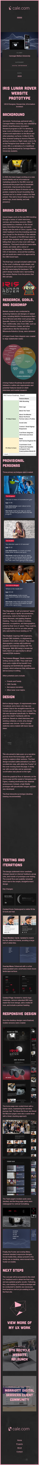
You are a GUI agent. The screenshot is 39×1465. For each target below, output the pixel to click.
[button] (19, 17)
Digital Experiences (19, 65)
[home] (19, 8)
